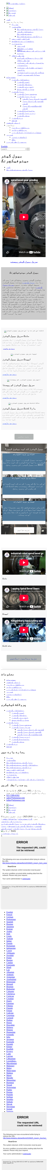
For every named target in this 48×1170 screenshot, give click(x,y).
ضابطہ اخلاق (18, 55)
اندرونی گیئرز (25, 87)
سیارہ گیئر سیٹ (25, 89)
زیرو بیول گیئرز (26, 113)
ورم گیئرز (17, 118)
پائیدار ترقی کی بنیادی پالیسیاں (25, 779)
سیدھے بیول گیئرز (27, 94)
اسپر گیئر (6, 828)
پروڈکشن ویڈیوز (21, 127)
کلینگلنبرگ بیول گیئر (29, 734)
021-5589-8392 (12, 795)
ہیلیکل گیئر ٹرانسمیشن (20, 826)
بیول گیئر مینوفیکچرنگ (30, 29)
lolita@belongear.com (15, 800)
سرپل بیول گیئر (21, 828)
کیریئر (21, 46)
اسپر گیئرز (23, 82)
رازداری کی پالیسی (11, 821)
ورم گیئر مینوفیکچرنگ (29, 36)
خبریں (9, 135)
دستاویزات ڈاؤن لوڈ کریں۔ (26, 132)
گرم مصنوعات (25, 819)
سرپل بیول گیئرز (26, 96)
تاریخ (15, 24)
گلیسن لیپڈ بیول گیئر (34, 99)
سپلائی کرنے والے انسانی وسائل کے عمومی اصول (30, 73)
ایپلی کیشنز (13, 123)
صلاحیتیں (16, 27)
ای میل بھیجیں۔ (9, 833)
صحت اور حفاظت (25, 48)
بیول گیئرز (18, 91)
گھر (8, 19)
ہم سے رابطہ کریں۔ (16, 142)
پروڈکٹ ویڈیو (19, 130)
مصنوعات (11, 77)
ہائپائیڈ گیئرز (26, 111)
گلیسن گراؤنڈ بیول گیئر (30, 729)
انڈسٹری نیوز (19, 137)
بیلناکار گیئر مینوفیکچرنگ (25, 32)
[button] (24, 437)
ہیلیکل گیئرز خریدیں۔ (33, 824)
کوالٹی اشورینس (21, 39)
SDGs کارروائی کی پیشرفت (31, 51)
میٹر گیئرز (23, 115)
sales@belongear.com (15, 798)
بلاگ (14, 139)
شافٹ (14, 120)
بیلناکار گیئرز (21, 79)
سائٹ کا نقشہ (9, 819)
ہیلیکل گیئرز (24, 84)
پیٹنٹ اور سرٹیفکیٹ (23, 41)
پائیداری (17, 43)
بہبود (20, 53)
